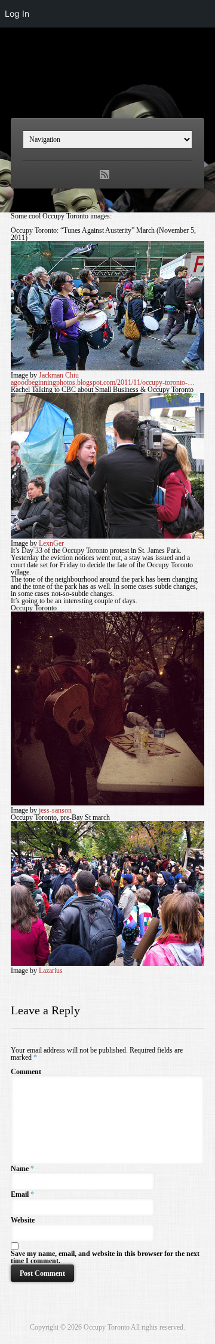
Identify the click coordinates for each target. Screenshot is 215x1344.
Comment (26, 1072)
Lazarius (51, 970)
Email (20, 1194)
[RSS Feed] (104, 175)
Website (23, 1220)
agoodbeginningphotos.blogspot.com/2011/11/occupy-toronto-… (103, 382)
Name (20, 1168)
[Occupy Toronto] (107, 86)
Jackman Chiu (59, 375)
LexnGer (51, 543)
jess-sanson (55, 810)
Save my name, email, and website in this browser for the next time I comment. (105, 1257)
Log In (17, 13)
